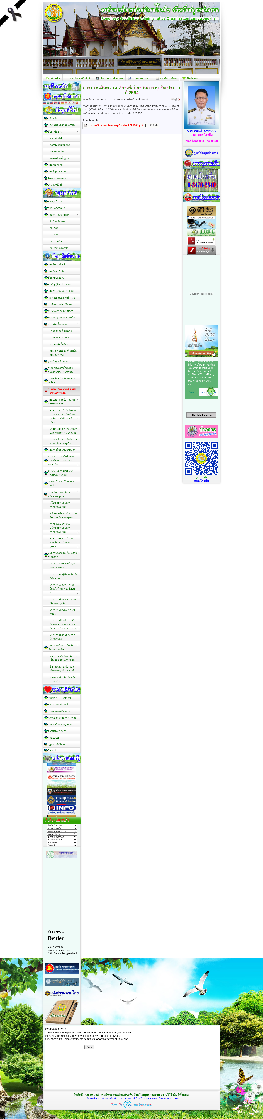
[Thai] (44, 103)
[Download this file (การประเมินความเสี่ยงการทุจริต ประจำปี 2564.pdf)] (85, 125)
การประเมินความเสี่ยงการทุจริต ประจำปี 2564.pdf (115, 125)
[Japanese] (69, 103)
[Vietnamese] (76, 103)
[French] (58, 103)
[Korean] (73, 103)
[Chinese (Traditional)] (51, 103)
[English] (55, 103)
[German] (62, 103)
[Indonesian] (66, 103)
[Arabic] (48, 103)
